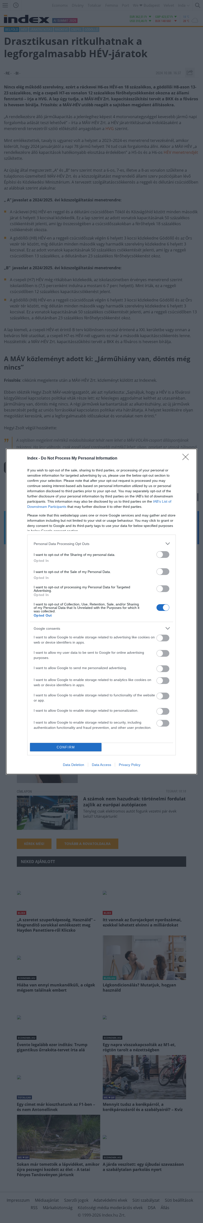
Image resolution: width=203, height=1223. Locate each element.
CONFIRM (66, 747)
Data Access (101, 765)
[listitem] (101, 543)
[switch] (162, 554)
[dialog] (101, 611)
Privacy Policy (129, 765)
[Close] (187, 458)
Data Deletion (73, 765)
